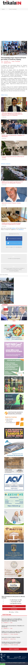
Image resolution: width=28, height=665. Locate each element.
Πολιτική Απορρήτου (3, 660)
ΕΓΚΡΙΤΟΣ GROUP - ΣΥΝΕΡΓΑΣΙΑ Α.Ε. (20, 657)
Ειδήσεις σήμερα (5, 163)
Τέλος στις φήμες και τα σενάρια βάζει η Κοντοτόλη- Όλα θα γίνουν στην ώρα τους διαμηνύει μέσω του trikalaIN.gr (12, 620)
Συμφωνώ (3, 664)
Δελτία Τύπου (13, 639)
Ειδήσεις (14, 228)
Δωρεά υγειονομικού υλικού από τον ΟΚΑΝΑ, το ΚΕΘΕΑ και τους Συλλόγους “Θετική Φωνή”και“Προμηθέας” (14, 269)
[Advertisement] (14, 25)
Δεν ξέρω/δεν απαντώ (15, 603)
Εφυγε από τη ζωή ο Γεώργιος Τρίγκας (11, 637)
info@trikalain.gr (10, 658)
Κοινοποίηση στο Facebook (15, 238)
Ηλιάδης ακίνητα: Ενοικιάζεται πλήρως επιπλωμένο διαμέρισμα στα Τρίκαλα (6, 298)
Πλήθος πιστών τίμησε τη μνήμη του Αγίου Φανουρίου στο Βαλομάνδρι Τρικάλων (7, 285)
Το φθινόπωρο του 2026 (16, 600)
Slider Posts (4, 95)
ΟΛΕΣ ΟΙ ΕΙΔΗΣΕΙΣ (14, 649)
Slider (11, 622)
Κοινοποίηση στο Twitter (15, 243)
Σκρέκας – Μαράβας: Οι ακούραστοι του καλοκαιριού (15, 313)
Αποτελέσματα (14, 609)
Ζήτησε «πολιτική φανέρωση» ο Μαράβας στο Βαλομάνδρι (13, 626)
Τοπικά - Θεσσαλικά (15, 61)
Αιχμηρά (5, 309)
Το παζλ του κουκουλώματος (14, 258)
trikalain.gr (21, 229)
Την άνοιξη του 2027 (16, 601)
